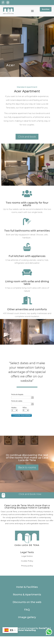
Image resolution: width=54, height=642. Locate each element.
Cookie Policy (27, 561)
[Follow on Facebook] (3, 3)
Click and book (27, 136)
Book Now (45, 9)
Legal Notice (27, 556)
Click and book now (30, 494)
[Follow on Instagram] (8, 3)
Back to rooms (27, 467)
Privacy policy (27, 566)
